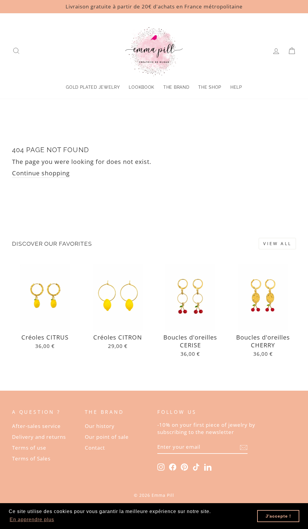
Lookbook (141, 87)
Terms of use (29, 447)
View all (277, 243)
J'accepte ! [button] (278, 516)
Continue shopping (41, 173)
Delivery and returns (39, 436)
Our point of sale (107, 436)
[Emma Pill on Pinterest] (184, 466)
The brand (176, 87)
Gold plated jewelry (93, 87)
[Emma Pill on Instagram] (161, 466)
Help (236, 87)
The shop (209, 87)
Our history (100, 426)
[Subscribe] (244, 447)
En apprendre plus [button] (32, 519)
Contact (95, 447)
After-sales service (36, 426)
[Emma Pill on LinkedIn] (207, 466)
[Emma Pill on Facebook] (172, 466)
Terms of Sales (31, 458)
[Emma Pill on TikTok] (196, 466)
